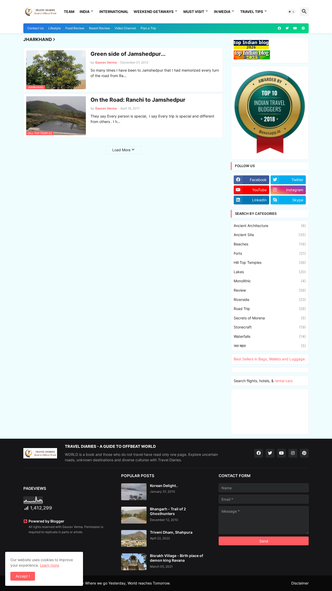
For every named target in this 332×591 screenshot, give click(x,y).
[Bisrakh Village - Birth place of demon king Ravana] (134, 561)
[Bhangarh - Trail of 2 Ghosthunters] (134, 515)
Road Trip (270, 308)
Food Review (74, 28)
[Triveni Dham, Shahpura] (134, 538)
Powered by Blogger (46, 521)
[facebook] (279, 28)
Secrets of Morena (270, 318)
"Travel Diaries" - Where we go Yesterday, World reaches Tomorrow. (113, 583)
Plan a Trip (148, 28)
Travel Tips (251, 11)
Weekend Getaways (154, 11)
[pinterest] (303, 28)
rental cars (284, 381)
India (84, 11)
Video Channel (125, 28)
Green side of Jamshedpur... (128, 54)
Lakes (270, 272)
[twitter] (287, 28)
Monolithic (270, 281)
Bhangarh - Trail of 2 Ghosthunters (168, 511)
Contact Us (35, 28)
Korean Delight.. (164, 485)
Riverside (270, 299)
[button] (291, 11)
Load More (121, 150)
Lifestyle (54, 28)
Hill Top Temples (270, 262)
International (113, 11)
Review (270, 290)
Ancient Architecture (270, 225)
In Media (222, 11)
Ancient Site (270, 234)
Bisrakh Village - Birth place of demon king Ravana (176, 557)
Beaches (270, 244)
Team (69, 11)
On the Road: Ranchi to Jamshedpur (138, 100)
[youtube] (295, 28)
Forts (270, 253)
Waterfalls (270, 336)
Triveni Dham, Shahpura (171, 532)
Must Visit (193, 11)
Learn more (49, 565)
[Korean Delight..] (134, 491)
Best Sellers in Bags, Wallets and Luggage (269, 359)
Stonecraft (270, 327)
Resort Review (99, 28)
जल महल (270, 345)
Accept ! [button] (23, 576)
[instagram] (292, 453)
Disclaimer (300, 583)
